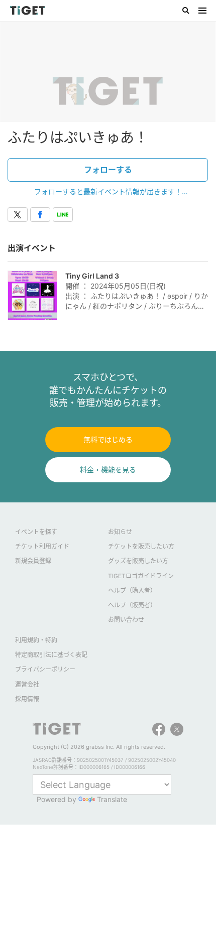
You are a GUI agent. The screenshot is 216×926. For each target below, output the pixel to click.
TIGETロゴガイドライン (141, 576)
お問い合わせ (126, 619)
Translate (112, 799)
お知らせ (120, 532)
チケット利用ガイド (42, 546)
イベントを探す (36, 532)
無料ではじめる (108, 439)
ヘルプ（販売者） (132, 605)
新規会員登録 (33, 561)
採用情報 (27, 699)
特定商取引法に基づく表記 (51, 654)
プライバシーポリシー (45, 669)
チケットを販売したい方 (141, 546)
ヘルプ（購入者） (132, 590)
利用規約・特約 (36, 640)
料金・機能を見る (108, 469)
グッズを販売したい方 (138, 561)
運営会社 (27, 684)
